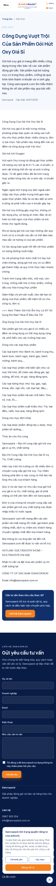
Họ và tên (7, 679)
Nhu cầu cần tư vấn (12, 734)
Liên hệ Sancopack (20, 613)
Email (5, 707)
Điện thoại (7, 722)
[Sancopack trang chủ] (27, 5)
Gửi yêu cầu (12, 774)
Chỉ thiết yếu (16, 859)
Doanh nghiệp (9, 693)
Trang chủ (7, 19)
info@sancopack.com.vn (16, 820)
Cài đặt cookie (9, 876)
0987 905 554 (10, 816)
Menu (6, 5)
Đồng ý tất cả (28, 867)
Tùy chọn (39, 859)
